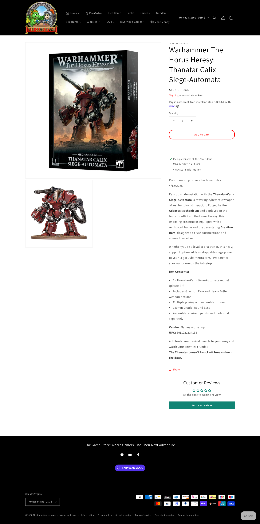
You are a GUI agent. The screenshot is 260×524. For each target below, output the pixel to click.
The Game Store (41, 515)
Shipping (174, 95)
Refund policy (87, 515)
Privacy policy (105, 515)
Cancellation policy (164, 515)
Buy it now (202, 145)
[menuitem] (72, 13)
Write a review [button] (202, 405)
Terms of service (143, 515)
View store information (187, 169)
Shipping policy (123, 515)
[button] (214, 18)
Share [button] (176, 369)
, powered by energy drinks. (63, 515)
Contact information (188, 515)
